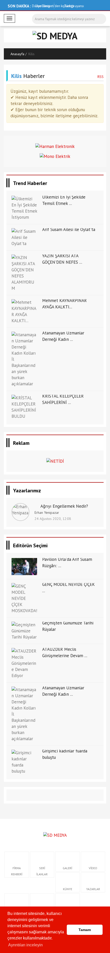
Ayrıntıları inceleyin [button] (25, 945)
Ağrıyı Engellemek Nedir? (64, 506)
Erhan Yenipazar (47, 512)
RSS (100, 76)
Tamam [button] (85, 930)
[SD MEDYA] (55, 835)
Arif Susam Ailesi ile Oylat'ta (68, 229)
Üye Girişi (43, 6)
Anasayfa (17, 54)
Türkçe (68, 6)
